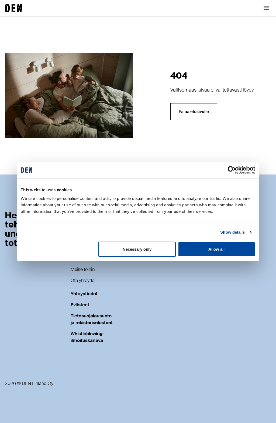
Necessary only (137, 249)
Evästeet (80, 305)
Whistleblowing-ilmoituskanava (87, 337)
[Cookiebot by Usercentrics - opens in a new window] (231, 170)
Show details (232, 232)
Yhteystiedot (84, 294)
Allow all (216, 249)
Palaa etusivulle (194, 111)
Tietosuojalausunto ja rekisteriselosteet (92, 319)
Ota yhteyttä (83, 280)
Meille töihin (83, 269)
